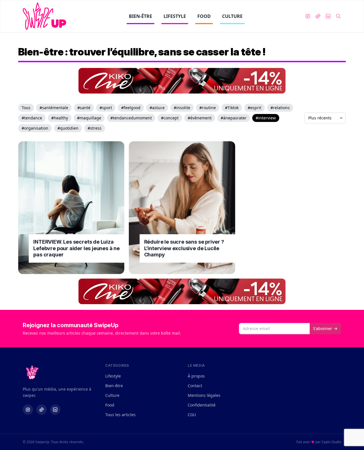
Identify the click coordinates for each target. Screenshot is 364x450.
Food (109, 405)
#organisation (35, 128)
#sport (106, 107)
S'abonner (322, 328)
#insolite (182, 107)
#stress (95, 128)
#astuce (157, 107)
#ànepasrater (234, 118)
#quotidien (67, 128)
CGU (192, 414)
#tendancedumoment (131, 118)
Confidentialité (202, 405)
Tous (26, 107)
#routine (207, 107)
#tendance (32, 118)
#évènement (200, 118)
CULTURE (232, 16)
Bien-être (114, 385)
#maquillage (89, 118)
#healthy (59, 118)
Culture (112, 395)
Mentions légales (204, 395)
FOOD (204, 16)
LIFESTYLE (175, 16)
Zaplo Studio (331, 441)
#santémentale (54, 107)
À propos (196, 376)
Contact (195, 385)
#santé (83, 107)
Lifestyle (113, 376)
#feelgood (130, 107)
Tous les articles (120, 414)
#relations (280, 107)
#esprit (254, 107)
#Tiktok (232, 107)
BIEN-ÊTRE (140, 16)
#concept (170, 118)
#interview (266, 118)
